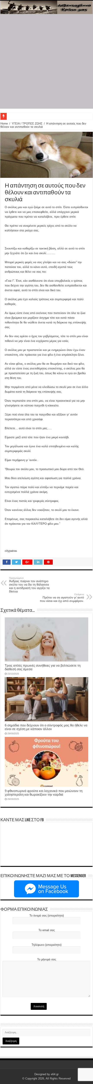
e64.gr (55, 1074)
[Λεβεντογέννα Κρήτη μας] (46, 7)
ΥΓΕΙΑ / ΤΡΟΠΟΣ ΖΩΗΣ (27, 123)
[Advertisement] (46, 62)
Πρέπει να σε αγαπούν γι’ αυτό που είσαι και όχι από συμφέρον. (62, 598)
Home (4, 123)
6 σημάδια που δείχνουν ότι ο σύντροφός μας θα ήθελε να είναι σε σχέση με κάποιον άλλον (46, 727)
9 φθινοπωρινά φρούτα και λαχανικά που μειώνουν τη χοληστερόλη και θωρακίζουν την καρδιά (43, 792)
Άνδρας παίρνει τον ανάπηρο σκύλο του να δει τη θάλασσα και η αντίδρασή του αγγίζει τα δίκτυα (29, 585)
